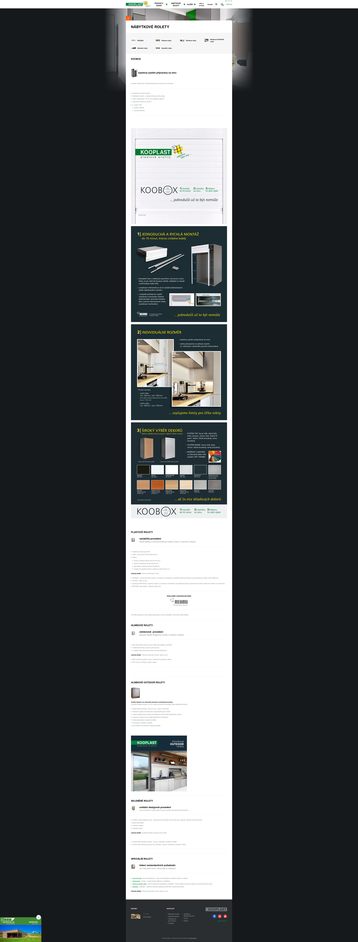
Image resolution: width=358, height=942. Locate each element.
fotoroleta (135, 887)
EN (228, 1)
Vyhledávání (216, 4)
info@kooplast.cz (222, 921)
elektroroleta (136, 881)
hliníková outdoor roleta (139, 884)
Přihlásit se (229, 4)
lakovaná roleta (137, 878)
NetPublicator (193, 938)
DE (231, 1)
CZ (226, 1)
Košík (224, 6)
